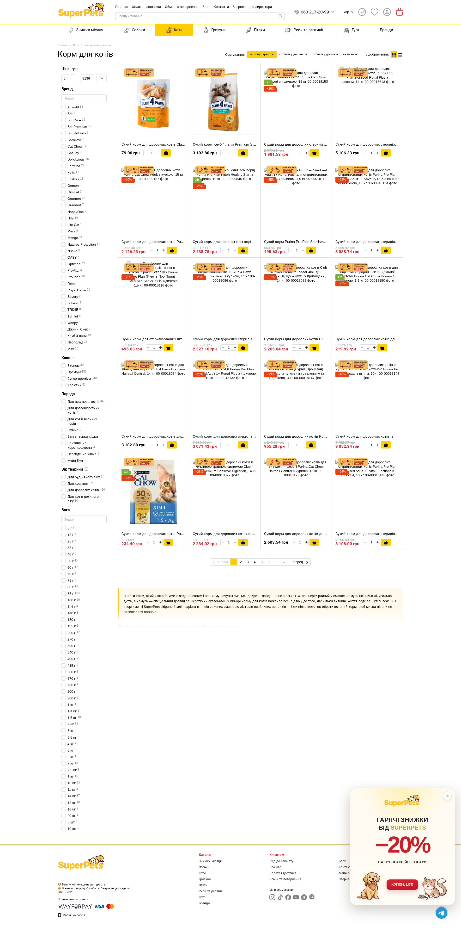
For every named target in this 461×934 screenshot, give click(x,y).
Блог (206, 7)
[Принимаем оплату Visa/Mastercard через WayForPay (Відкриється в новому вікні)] (75, 906)
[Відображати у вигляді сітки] (394, 54)
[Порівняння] (362, 12)
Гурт (355, 30)
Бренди (386, 30)
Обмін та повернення (182, 7)
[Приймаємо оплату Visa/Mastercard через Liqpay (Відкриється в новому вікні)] (104, 906)
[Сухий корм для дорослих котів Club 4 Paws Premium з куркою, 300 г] (153, 103)
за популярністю (261, 54)
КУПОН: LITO (402, 884)
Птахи (259, 30)
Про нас (121, 7)
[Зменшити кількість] (146, 153)
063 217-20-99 (315, 12)
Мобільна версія (73, 915)
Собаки (138, 30)
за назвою (350, 54)
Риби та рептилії (308, 30)
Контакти (221, 7)
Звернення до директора (252, 7)
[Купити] (166, 152)
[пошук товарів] (281, 16)
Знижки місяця (89, 30)
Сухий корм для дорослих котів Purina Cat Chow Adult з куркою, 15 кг (179, 242)
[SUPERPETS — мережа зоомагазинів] (82, 864)
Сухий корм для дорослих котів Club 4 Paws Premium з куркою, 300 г (179, 144)
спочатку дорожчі (325, 54)
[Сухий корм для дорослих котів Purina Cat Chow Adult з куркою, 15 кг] (153, 200)
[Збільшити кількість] (158, 153)
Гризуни (218, 30)
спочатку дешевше (293, 54)
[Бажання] (374, 12)
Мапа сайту (347, 873)
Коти (178, 30)
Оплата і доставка (146, 7)
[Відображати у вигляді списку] (400, 54)
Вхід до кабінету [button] (281, 861)
